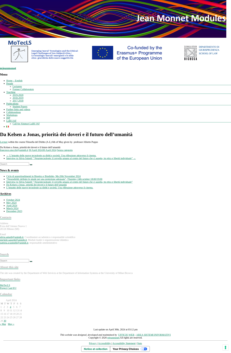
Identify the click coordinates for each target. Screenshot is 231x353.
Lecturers (17, 86)
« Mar (3, 324)
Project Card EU (8, 288)
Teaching (10, 92)
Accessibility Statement (123, 343)
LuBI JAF (11, 120)
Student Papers (20, 106)
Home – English (14, 80)
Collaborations (13, 112)
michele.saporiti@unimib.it (13, 240)
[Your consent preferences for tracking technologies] (225, 347)
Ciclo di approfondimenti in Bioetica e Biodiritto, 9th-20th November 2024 (43, 176)
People (9, 83)
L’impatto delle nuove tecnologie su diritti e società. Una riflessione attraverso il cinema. (51, 155)
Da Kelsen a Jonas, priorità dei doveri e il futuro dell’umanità (36, 184)
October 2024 (13, 200)
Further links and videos (18, 109)
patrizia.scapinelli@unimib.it (14, 242)
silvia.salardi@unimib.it (11, 237)
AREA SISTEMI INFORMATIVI (153, 334)
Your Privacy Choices (126, 348)
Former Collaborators (23, 89)
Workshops (11, 115)
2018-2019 (18, 98)
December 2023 (14, 211)
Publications (12, 103)
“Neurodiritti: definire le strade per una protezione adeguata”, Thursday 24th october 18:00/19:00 (54, 179)
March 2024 (12, 208)
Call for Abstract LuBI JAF (26, 123)
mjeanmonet (8, 68)
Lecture (4, 142)
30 (5, 320)
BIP (8, 118)
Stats (139, 343)
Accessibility (104, 343)
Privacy (93, 343)
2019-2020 (18, 95)
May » (11, 324)
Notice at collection (95, 348)
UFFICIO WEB (126, 334)
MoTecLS (5, 285)
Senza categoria (65, 150)
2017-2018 (18, 100)
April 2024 (11, 205)
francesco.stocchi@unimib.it (14, 150)
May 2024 (11, 202)
